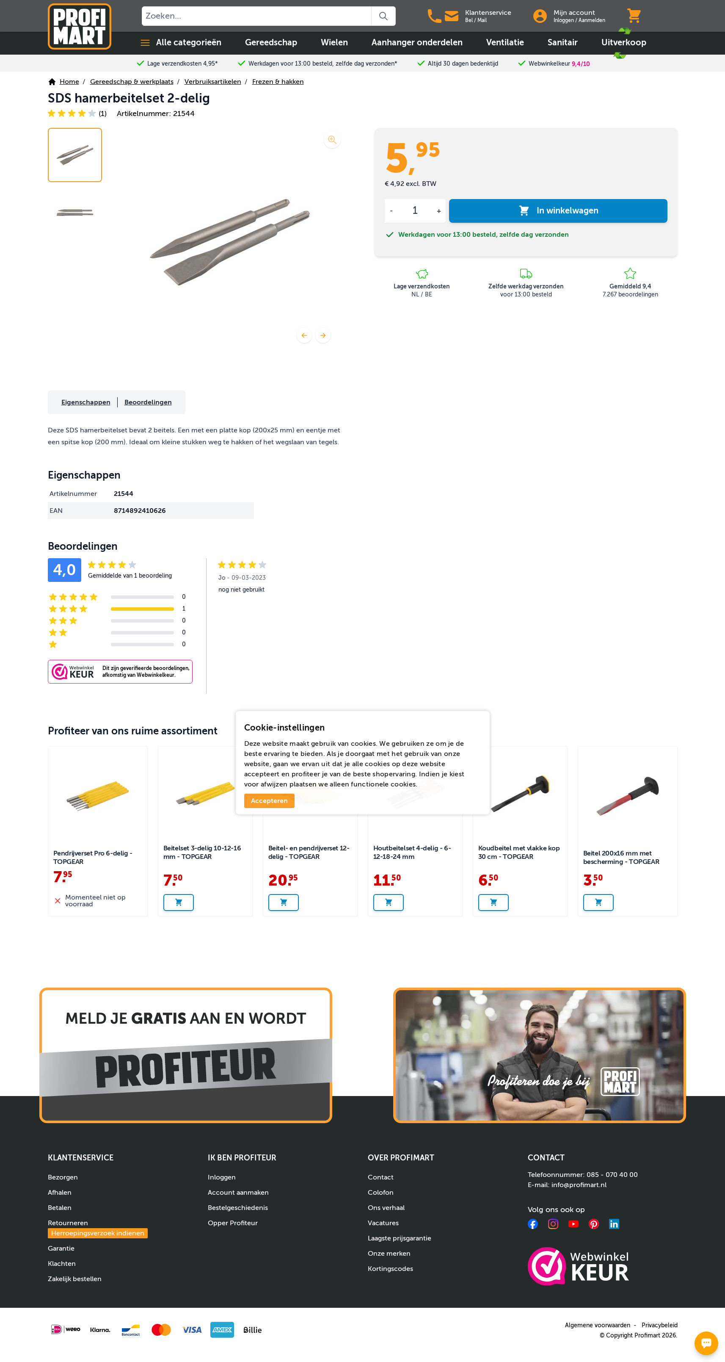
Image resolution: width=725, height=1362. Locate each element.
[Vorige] (304, 335)
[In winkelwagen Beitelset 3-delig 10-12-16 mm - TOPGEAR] (178, 902)
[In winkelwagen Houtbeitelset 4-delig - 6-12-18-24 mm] (388, 902)
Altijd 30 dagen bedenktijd (463, 64)
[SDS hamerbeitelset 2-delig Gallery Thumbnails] (75, 184)
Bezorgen (63, 1177)
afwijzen (274, 784)
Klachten (62, 1264)
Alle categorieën (188, 42)
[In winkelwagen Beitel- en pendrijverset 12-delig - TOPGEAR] (283, 902)
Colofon (381, 1192)
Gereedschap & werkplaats (132, 82)
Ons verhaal (386, 1208)
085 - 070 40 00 (612, 1175)
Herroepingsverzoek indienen (97, 1233)
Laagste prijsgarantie (399, 1238)
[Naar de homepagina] (79, 26)
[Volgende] (323, 335)
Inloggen (564, 20)
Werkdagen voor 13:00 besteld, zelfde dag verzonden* (322, 64)
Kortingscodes (390, 1269)
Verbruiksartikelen (213, 82)
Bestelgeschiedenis (238, 1208)
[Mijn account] (540, 16)
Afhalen (60, 1192)
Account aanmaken (238, 1192)
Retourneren (96, 1228)
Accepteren (269, 801)
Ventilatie (505, 42)
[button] (77, 113)
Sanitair (563, 42)
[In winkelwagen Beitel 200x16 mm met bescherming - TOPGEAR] (598, 902)
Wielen (334, 42)
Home (69, 82)
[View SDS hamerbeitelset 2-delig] (75, 155)
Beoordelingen (148, 402)
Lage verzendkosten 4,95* (182, 64)
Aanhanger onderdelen (417, 42)
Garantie (61, 1248)
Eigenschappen (85, 402)
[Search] (384, 16)
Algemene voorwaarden (597, 1325)
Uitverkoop (623, 42)
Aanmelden (592, 20)
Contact (381, 1177)
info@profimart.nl (578, 1185)
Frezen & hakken (278, 82)
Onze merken (389, 1253)
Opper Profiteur (233, 1223)
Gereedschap (271, 42)
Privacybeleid (660, 1325)
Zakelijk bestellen (75, 1279)
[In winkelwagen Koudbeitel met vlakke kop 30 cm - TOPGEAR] (493, 902)
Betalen (60, 1208)
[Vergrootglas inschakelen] (332, 139)
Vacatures (383, 1223)
